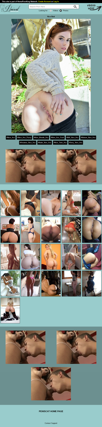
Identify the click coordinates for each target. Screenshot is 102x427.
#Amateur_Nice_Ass (28, 143)
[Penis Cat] (10, 11)
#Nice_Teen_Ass (60, 143)
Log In (56, 2)
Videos (55, 11)
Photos (65, 11)
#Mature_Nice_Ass (88, 138)
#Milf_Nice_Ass (72, 138)
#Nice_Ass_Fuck (57, 138)
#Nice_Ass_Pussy (24, 138)
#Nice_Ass (11, 138)
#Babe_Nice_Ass (44, 143)
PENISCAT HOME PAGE (51, 411)
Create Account (44, 2)
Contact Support (51, 423)
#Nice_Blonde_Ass (41, 138)
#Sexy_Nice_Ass (75, 143)
